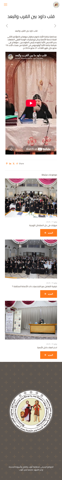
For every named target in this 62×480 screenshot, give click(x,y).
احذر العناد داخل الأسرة (47, 347)
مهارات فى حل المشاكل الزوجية (43, 225)
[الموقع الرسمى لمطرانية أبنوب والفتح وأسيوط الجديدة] (56, 4)
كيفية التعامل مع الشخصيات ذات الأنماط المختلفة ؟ (34, 286)
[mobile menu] (5, 4)
